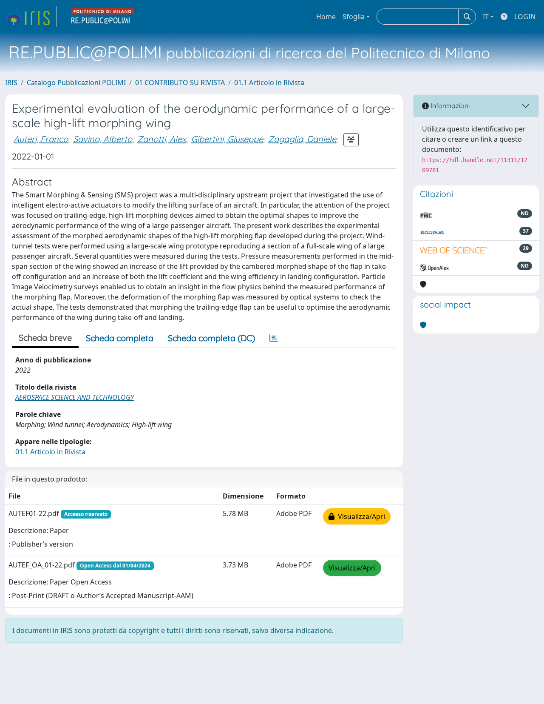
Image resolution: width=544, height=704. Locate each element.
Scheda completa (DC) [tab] (211, 338)
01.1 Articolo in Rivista (269, 82)
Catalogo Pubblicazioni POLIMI (76, 82)
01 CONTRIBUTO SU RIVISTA (180, 82)
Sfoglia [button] (354, 16)
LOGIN (525, 16)
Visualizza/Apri (359, 516)
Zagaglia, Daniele (302, 139)
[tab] (273, 338)
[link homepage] (31, 16)
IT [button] (486, 16)
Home (326, 16)
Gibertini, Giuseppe (227, 139)
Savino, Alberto (102, 139)
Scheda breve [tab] (45, 337)
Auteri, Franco (41, 139)
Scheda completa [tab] (119, 338)
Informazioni (449, 105)
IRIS (11, 82)
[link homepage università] (103, 16)
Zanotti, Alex (161, 139)
